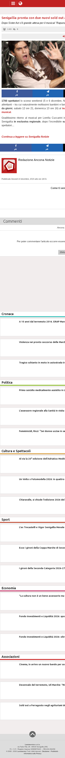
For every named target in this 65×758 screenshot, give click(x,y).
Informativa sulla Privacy (32, 753)
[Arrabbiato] (16, 197)
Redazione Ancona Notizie (36, 160)
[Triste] (47, 197)
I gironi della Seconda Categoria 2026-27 (42, 568)
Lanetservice (22, 751)
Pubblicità (54, 751)
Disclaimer (45, 751)
